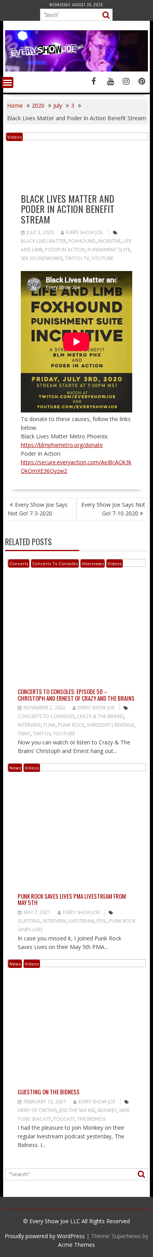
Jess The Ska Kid (77, 1110)
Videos (14, 137)
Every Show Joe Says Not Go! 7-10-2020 (113, 509)
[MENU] (7, 82)
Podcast (64, 1119)
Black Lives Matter (43, 241)
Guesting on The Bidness (49, 1091)
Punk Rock (71, 725)
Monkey (107, 1110)
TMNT (24, 733)
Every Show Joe (84, 232)
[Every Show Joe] (76, 69)
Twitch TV (77, 258)
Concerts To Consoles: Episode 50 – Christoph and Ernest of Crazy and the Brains (76, 694)
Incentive (109, 241)
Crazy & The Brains (100, 716)
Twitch (42, 733)
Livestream (81, 921)
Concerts (18, 563)
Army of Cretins (37, 1110)
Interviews (93, 563)
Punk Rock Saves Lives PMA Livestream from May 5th (72, 899)
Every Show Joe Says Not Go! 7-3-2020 (37, 509)
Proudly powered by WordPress (45, 1236)
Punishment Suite (108, 249)
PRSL (102, 921)
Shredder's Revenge (110, 725)
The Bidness (91, 1119)
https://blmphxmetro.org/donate (62, 445)
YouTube (102, 258)
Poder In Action (65, 249)
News (15, 768)
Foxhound (82, 241)
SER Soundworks (41, 258)
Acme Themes (76, 1244)
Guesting (29, 921)
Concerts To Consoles (55, 563)
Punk (49, 725)
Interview (29, 725)
